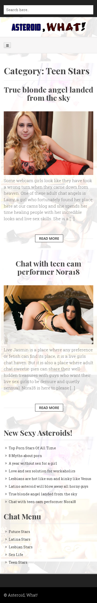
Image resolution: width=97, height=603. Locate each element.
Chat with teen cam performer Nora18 (48, 268)
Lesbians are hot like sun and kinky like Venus (50, 478)
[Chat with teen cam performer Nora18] (48, 314)
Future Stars (19, 531)
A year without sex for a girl (33, 463)
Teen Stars (18, 562)
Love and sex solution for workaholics (42, 471)
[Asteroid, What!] (48, 26)
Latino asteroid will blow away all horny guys (48, 486)
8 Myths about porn (25, 455)
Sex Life (16, 554)
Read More (49, 238)
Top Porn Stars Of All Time (32, 448)
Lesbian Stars (21, 547)
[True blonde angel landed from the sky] (48, 142)
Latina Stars (19, 539)
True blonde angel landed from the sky (48, 94)
